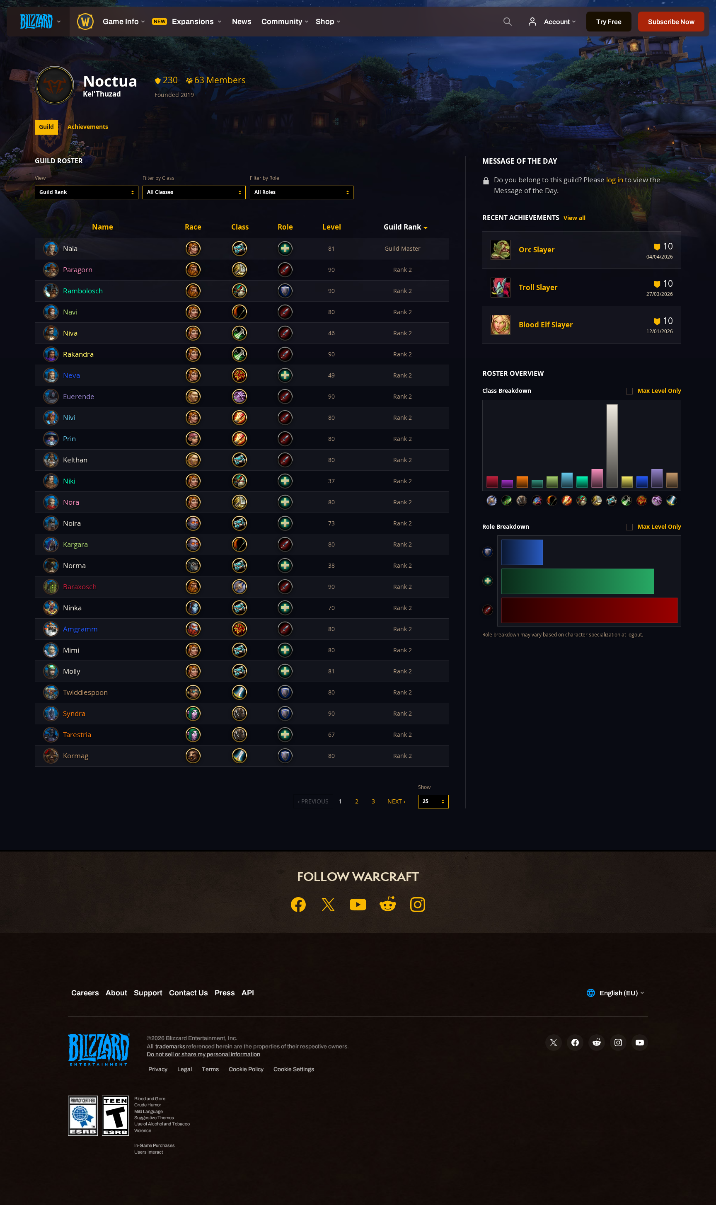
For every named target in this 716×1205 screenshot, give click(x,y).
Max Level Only (659, 391)
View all (574, 218)
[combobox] (86, 192)
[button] (86, 192)
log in (614, 179)
